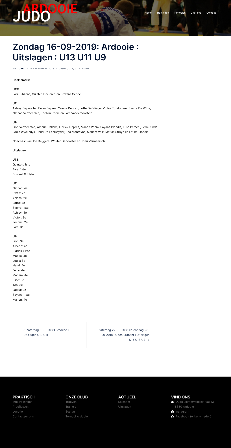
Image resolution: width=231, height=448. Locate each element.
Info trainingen (22, 402)
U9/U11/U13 (66, 68)
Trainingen (163, 12)
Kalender (124, 402)
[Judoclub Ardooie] (45, 12)
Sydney (89, 442)
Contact (211, 12)
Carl (22, 68)
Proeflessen (21, 406)
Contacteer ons (23, 416)
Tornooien (180, 12)
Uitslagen (82, 68)
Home (148, 12)
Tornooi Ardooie (77, 416)
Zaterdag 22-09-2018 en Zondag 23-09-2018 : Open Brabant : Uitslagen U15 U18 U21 (124, 334)
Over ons (196, 12)
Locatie (18, 411)
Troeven (71, 402)
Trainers (71, 406)
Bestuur (71, 411)
